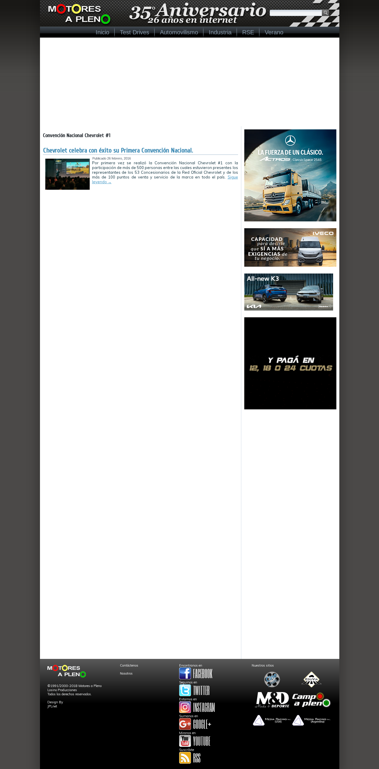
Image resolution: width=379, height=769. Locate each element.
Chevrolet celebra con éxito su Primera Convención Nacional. (118, 150)
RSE (248, 32)
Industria (220, 32)
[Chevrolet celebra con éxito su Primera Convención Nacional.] (67, 188)
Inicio (102, 32)
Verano (274, 32)
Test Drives (134, 32)
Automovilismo (179, 32)
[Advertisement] (189, 82)
